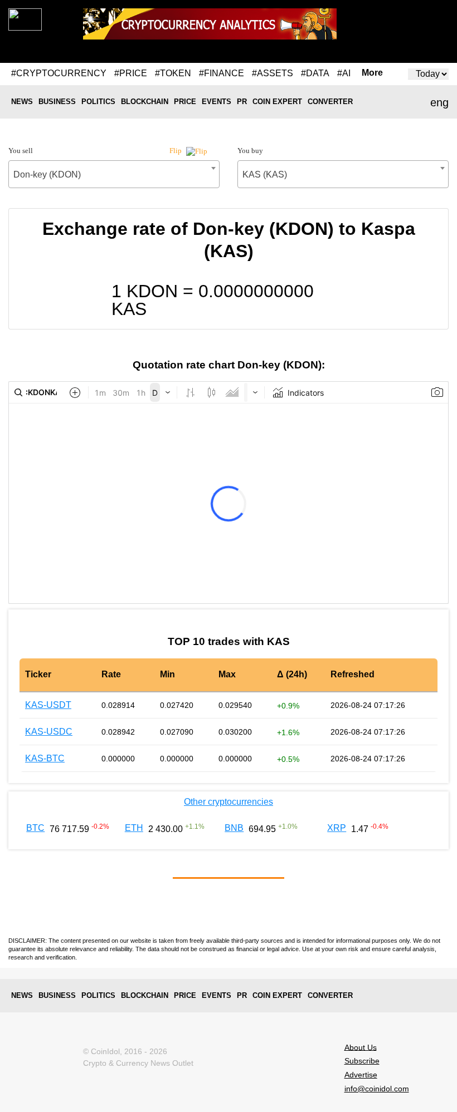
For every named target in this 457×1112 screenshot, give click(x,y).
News (22, 101)
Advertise (360, 1074)
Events (216, 101)
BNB (234, 828)
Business (57, 101)
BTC (35, 828)
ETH (134, 828)
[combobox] (114, 174)
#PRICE (130, 73)
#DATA (315, 73)
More (372, 72)
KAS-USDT (48, 705)
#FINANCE (221, 73)
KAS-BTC (45, 758)
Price (185, 101)
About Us (360, 1046)
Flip (176, 150)
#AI (344, 73)
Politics (98, 101)
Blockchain (144, 101)
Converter (330, 101)
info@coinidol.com (376, 1088)
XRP (336, 828)
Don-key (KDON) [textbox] (47, 174)
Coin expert (277, 101)
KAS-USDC (48, 731)
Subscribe (362, 1060)
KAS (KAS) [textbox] (264, 174)
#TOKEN (173, 73)
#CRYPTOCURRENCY (58, 73)
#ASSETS (272, 73)
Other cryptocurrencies (228, 801)
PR (242, 101)
